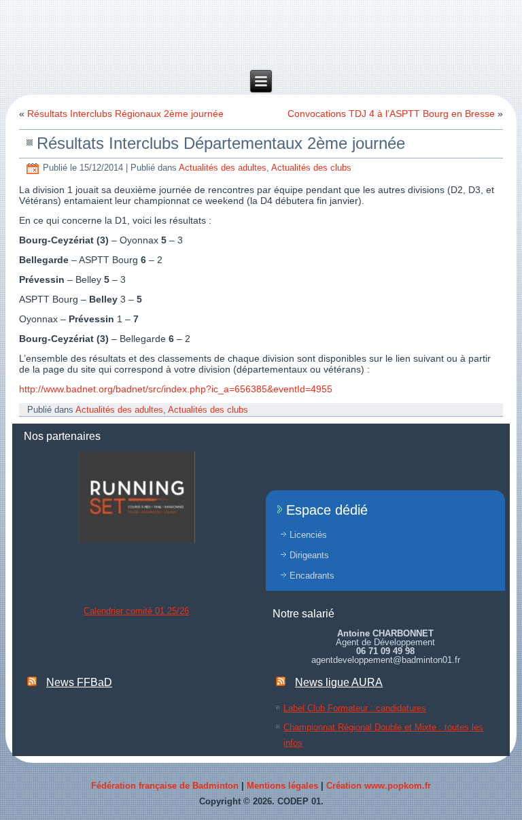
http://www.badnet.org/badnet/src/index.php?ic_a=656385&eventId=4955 (175, 388)
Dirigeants (309, 555)
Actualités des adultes (222, 168)
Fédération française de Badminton (165, 786)
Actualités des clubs (311, 168)
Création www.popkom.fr (378, 786)
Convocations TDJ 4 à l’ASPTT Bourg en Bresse (391, 113)
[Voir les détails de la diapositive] (136, 497)
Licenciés (308, 535)
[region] (136, 497)
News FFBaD (79, 682)
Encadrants (312, 575)
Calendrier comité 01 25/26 (136, 611)
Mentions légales (282, 786)
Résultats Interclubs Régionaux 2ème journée (125, 113)
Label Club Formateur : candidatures (354, 708)
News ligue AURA (339, 682)
